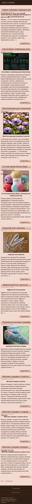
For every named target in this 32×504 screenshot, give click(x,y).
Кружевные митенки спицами (16, 322)
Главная (16, 488)
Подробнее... (25, 43)
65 (6, 481)
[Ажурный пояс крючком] (16, 242)
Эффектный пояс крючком (15, 285)
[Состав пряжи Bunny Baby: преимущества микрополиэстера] (16, 181)
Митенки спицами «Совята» (16, 376)
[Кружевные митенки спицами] (16, 335)
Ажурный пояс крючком (14, 228)
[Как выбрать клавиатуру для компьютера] (16, 61)
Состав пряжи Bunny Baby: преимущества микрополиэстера (14, 170)
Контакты (16, 492)
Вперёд (10, 481)
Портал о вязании (8, 2)
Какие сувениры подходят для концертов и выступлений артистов (16, 13)
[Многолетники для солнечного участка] (16, 123)
